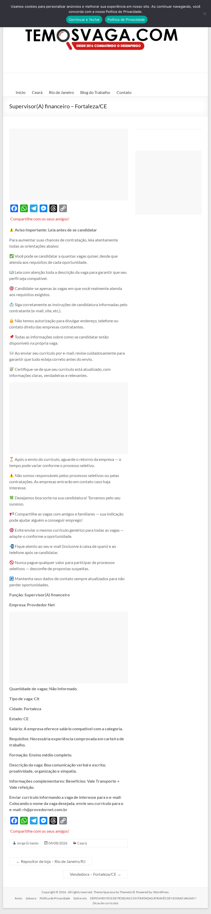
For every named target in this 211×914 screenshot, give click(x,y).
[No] (204, 13)
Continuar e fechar (84, 19)
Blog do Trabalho (95, 92)
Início (20, 92)
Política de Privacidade (55, 898)
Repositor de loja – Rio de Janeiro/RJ (50, 861)
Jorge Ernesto (28, 843)
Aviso (18, 898)
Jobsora (30, 898)
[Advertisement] (68, 164)
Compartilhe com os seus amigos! (39, 218)
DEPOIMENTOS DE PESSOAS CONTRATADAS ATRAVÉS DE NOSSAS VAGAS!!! (143, 898)
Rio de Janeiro (61, 92)
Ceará (37, 92)
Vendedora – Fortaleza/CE (95, 874)
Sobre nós (80, 898)
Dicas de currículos (105, 903)
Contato (124, 92)
